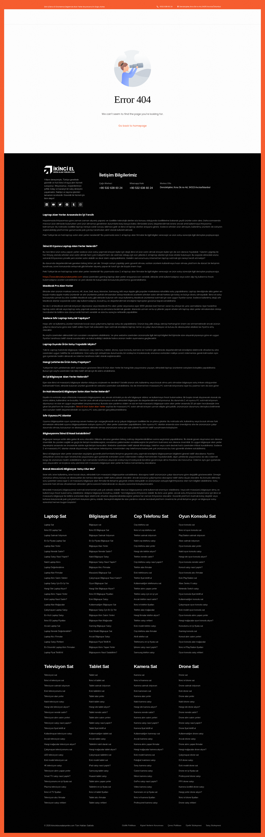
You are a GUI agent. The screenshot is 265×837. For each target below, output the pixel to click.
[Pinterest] (66, 204)
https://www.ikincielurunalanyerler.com (62, 276)
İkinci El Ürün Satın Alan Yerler (90, 406)
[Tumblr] (73, 204)
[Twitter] (60, 204)
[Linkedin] (46, 204)
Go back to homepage (132, 125)
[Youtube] (53, 204)
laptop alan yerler (117, 276)
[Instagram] (80, 204)
